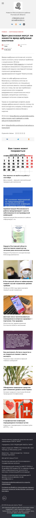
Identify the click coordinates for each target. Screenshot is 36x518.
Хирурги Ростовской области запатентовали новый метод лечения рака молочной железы (16, 248)
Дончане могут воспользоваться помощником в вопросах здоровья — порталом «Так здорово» (17, 319)
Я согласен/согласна (18, 515)
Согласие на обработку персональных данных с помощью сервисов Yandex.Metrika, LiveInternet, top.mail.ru (18, 489)
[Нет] (34, 512)
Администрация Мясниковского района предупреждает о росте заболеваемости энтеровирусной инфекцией (16, 212)
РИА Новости (19, 64)
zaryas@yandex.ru (18, 20)
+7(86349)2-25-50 (18, 18)
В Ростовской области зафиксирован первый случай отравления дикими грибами (18, 283)
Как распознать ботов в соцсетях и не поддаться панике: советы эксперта (17, 354)
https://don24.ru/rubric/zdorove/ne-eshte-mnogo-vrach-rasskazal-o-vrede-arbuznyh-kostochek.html (18, 118)
